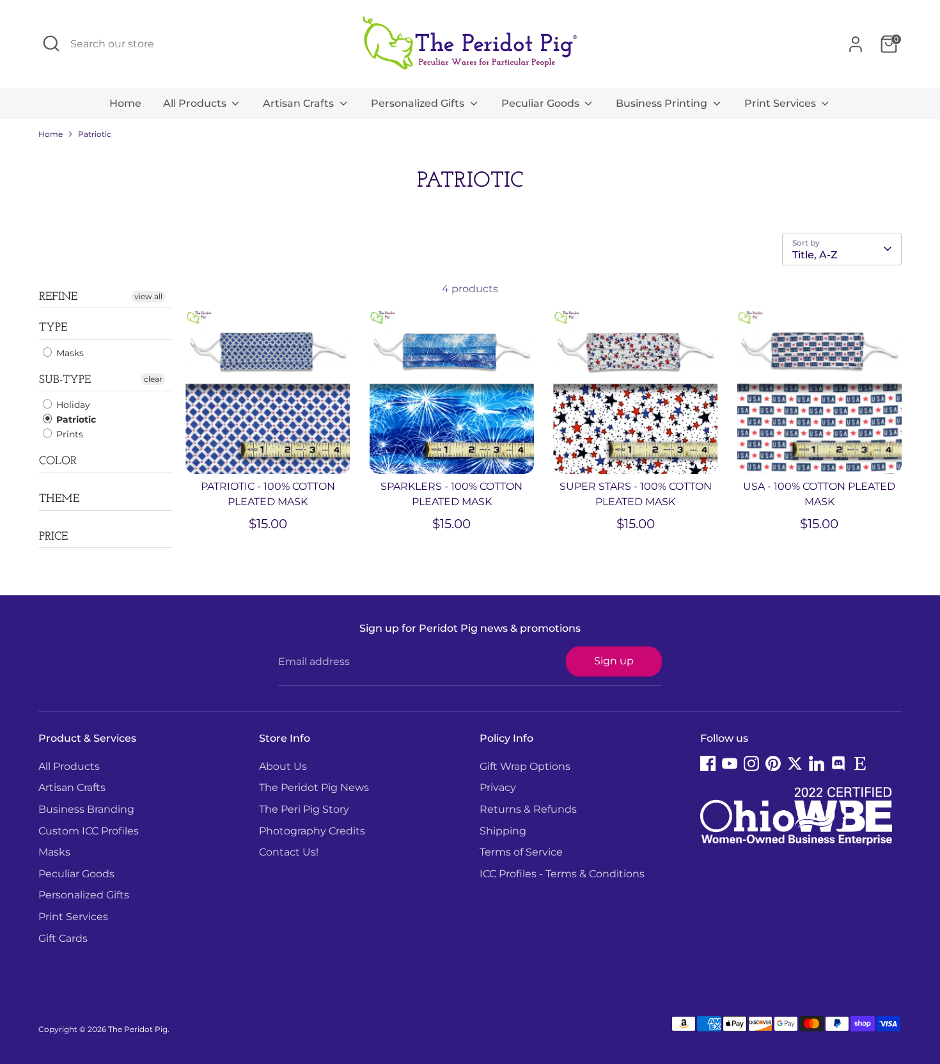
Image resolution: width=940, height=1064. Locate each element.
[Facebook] (708, 763)
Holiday (72, 405)
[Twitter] (795, 763)
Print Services (781, 103)
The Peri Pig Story (304, 809)
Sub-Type (65, 380)
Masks (69, 353)
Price (53, 537)
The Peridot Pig (138, 1029)
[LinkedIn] (816, 763)
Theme (59, 499)
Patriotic (94, 134)
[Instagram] (751, 763)
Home (125, 103)
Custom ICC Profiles (88, 831)
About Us (283, 766)
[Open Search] (51, 43)
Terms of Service (521, 852)
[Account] (855, 44)
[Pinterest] (773, 763)
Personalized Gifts (419, 103)
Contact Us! (288, 852)
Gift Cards (63, 938)
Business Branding (86, 809)
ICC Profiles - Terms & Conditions (562, 874)
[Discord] (838, 763)
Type (53, 328)
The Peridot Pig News (314, 787)
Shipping (503, 831)
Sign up (614, 661)
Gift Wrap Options (525, 766)
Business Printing (663, 103)
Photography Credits (312, 831)
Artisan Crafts (299, 103)
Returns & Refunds (528, 809)
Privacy (498, 787)
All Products (196, 103)
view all (148, 296)
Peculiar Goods (541, 103)
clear (153, 379)
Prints (68, 434)
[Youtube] (729, 763)
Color (58, 461)
